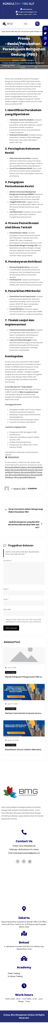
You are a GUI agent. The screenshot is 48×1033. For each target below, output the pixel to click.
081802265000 (13, 457)
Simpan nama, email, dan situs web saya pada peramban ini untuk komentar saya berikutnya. (23, 620)
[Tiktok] (30, 861)
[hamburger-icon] (25, 23)
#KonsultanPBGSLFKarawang (23, 470)
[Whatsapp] (45, 28)
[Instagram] (24, 861)
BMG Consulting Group (29, 392)
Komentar (7, 561)
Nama (6, 589)
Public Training (14, 973)
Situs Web (7, 609)
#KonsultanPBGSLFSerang (19, 475)
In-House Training (15, 976)
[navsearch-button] (37, 24)
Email (5, 599)
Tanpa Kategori (11, 672)
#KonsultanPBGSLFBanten (25, 477)
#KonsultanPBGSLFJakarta (16, 467)
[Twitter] (18, 861)
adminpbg (32, 488)
